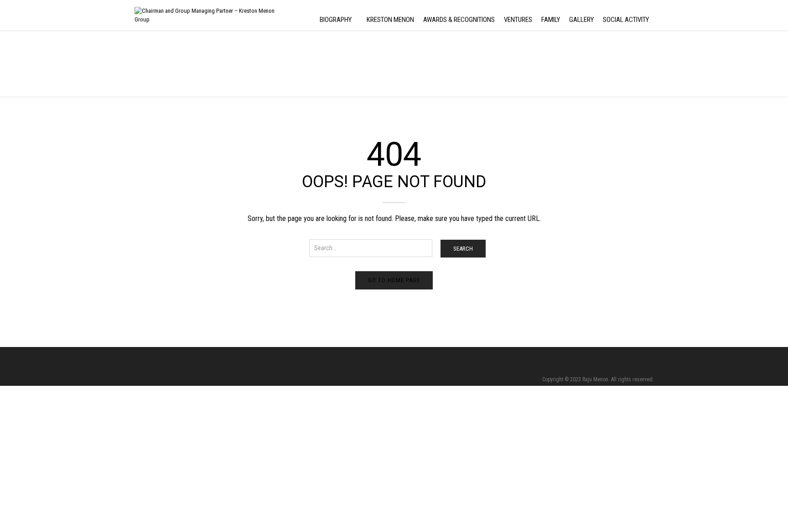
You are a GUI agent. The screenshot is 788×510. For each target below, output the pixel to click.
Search (463, 248)
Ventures (518, 20)
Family (550, 20)
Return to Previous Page (623, 73)
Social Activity (626, 20)
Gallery (581, 20)
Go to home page (394, 280)
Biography (336, 20)
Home (141, 64)
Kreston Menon (390, 20)
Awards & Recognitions (459, 20)
